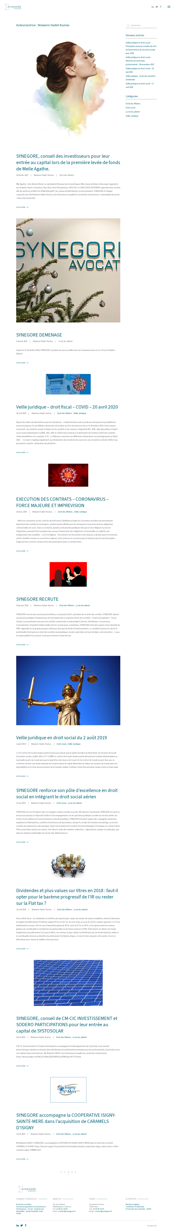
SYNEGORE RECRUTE (37, 599)
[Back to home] (13, 7)
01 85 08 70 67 (98, 1209)
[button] (169, 7)
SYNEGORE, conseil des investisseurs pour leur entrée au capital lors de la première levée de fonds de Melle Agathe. (68, 162)
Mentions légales (132, 1204)
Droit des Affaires (66, 175)
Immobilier (20, 1211)
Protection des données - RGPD (138, 1209)
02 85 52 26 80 (62, 1209)
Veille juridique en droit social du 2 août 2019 (61, 737)
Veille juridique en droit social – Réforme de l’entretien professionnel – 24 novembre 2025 (140, 61)
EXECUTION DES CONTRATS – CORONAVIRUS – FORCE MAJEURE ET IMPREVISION (62, 502)
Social (30, 1209)
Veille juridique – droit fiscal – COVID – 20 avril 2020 (67, 407)
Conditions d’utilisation (135, 1206)
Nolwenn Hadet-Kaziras (44, 175)
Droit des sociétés (23, 1204)
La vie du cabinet (65, 341)
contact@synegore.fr (67, 1211)
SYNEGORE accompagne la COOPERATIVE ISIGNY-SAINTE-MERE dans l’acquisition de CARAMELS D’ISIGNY (66, 1121)
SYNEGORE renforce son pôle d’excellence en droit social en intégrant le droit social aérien (67, 793)
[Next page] (75, 1172)
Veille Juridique (80, 413)
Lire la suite (20, 207)
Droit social (61, 744)
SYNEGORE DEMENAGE (39, 335)
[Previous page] (61, 1172)
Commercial (39, 1209)
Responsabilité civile (34, 1211)
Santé (18, 1213)
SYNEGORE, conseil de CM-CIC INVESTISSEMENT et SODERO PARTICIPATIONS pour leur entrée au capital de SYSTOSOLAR (66, 1025)
